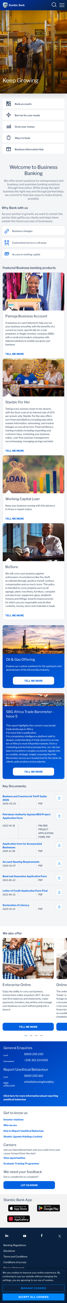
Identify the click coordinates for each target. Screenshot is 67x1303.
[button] (4, 92)
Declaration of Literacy (16, 905)
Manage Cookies (33, 1288)
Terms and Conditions (15, 1256)
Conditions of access (14, 1262)
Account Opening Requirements (21, 861)
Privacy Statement (13, 1267)
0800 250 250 (33, 1054)
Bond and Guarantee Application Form (25, 876)
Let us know (29, 1185)
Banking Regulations (14, 1245)
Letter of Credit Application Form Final (25, 890)
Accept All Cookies (33, 1296)
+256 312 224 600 (36, 1060)
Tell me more (33, 680)
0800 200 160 (33, 1075)
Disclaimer (9, 1250)
